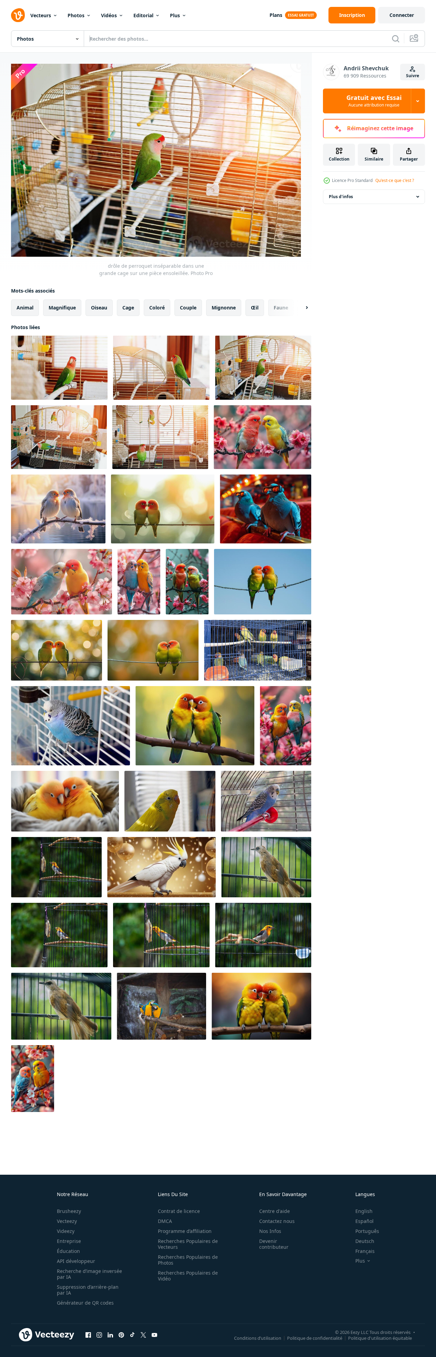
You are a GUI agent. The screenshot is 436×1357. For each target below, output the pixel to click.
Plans (276, 15)
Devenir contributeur (273, 1244)
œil (254, 307)
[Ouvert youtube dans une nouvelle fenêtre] (154, 1335)
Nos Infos (270, 1231)
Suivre (412, 76)
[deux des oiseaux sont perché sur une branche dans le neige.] (58, 509)
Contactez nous (277, 1221)
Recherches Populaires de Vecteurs (188, 1244)
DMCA (165, 1221)
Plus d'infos (341, 197)
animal (25, 307)
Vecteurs (40, 15)
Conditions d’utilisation (257, 1338)
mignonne (224, 307)
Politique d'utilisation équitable (380, 1338)
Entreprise (69, 1241)
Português (367, 1231)
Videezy (65, 1231)
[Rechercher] (396, 38)
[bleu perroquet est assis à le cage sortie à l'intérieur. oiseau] (70, 725)
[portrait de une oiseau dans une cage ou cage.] (56, 867)
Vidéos (109, 15)
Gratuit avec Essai (374, 101)
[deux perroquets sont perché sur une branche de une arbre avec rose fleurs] (187, 581)
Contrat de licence (179, 1211)
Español (364, 1221)
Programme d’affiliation (185, 1231)
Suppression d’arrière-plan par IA (88, 1290)
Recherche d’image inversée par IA (89, 1274)
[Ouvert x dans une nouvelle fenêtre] (143, 1335)
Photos (76, 15)
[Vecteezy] (18, 15)
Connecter (401, 15)
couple (188, 307)
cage (128, 307)
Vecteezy (67, 1221)
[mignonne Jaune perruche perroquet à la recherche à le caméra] (169, 801)
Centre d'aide (274, 1211)
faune (281, 307)
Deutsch (364, 1241)
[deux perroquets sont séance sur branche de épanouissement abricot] (32, 1078)
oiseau (99, 307)
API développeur (76, 1261)
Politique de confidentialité (314, 1338)
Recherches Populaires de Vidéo (188, 1275)
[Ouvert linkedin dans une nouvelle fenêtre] (110, 1335)
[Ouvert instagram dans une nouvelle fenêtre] (99, 1335)
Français (365, 1251)
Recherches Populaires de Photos (188, 1260)
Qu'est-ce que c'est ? (394, 180)
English (364, 1211)
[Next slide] (301, 307)
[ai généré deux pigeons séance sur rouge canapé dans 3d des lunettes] (265, 509)
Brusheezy (69, 1211)
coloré (157, 307)
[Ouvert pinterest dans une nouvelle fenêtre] (121, 1335)
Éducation (68, 1251)
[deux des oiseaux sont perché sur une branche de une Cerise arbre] (61, 581)
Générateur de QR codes (85, 1302)
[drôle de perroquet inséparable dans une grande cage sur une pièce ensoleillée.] (59, 368)
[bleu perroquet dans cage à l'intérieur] (266, 801)
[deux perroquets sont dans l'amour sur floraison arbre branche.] (262, 437)
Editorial (143, 15)
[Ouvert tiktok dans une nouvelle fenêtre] (132, 1335)
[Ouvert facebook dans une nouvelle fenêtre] (88, 1335)
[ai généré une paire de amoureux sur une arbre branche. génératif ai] (194, 725)
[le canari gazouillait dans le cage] (257, 650)
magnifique (62, 307)
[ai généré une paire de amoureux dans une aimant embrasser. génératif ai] (261, 1006)
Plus (175, 15)
